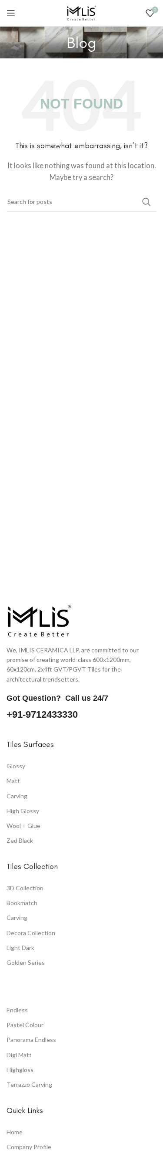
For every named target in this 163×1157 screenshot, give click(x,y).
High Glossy (23, 810)
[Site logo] (82, 12)
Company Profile (29, 1147)
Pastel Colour (25, 1025)
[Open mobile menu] (11, 13)
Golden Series (26, 962)
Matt (13, 780)
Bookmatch (22, 903)
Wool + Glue (23, 825)
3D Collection (25, 888)
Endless (17, 1010)
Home (15, 1132)
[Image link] (39, 620)
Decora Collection (31, 932)
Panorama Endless (31, 1040)
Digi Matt (19, 1055)
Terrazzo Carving (29, 1085)
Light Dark (20, 947)
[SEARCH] (146, 202)
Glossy (16, 766)
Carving (17, 796)
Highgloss (20, 1069)
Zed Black (20, 840)
